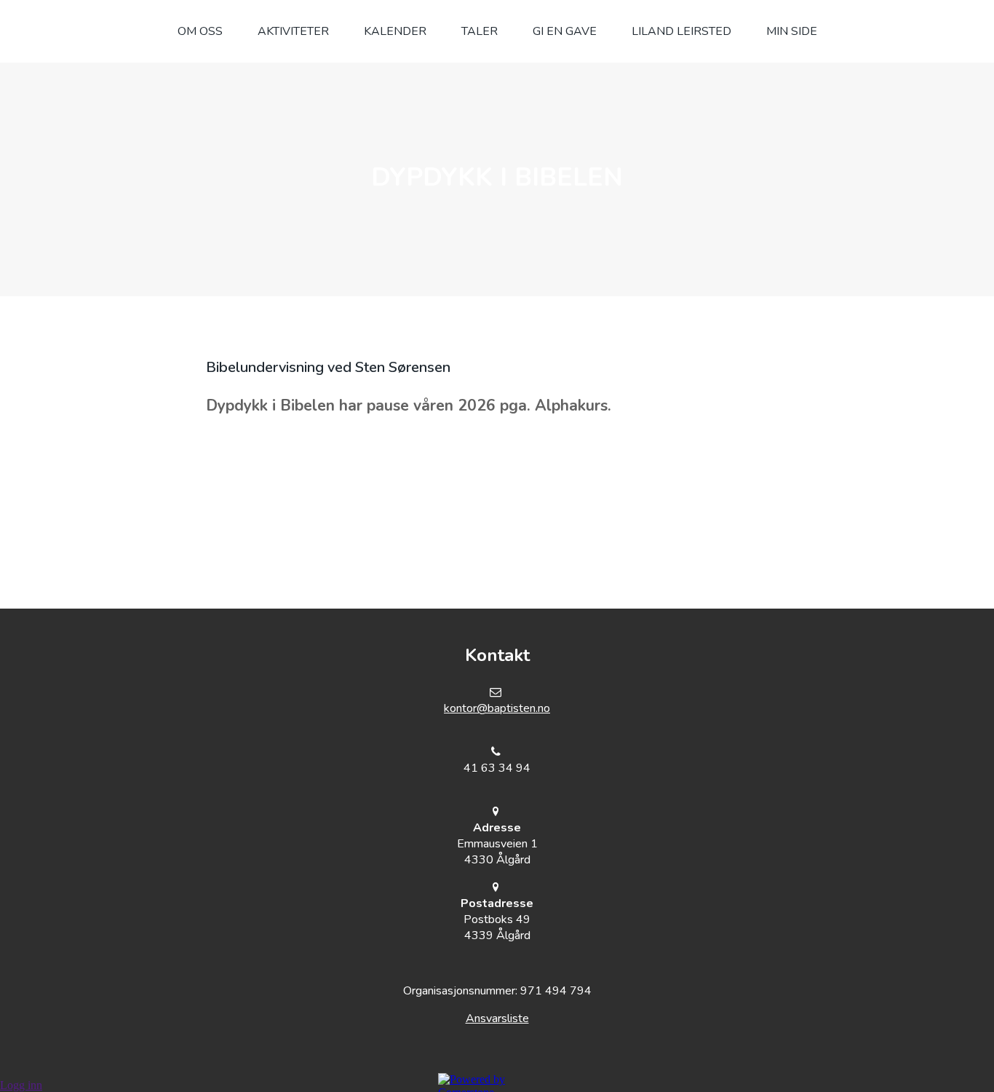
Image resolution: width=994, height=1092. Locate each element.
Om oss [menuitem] (200, 31)
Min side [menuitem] (791, 31)
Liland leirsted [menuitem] (681, 31)
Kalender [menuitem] (395, 31)
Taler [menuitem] (479, 31)
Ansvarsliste (497, 1018)
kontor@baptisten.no (497, 708)
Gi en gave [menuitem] (565, 31)
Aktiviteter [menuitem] (293, 31)
